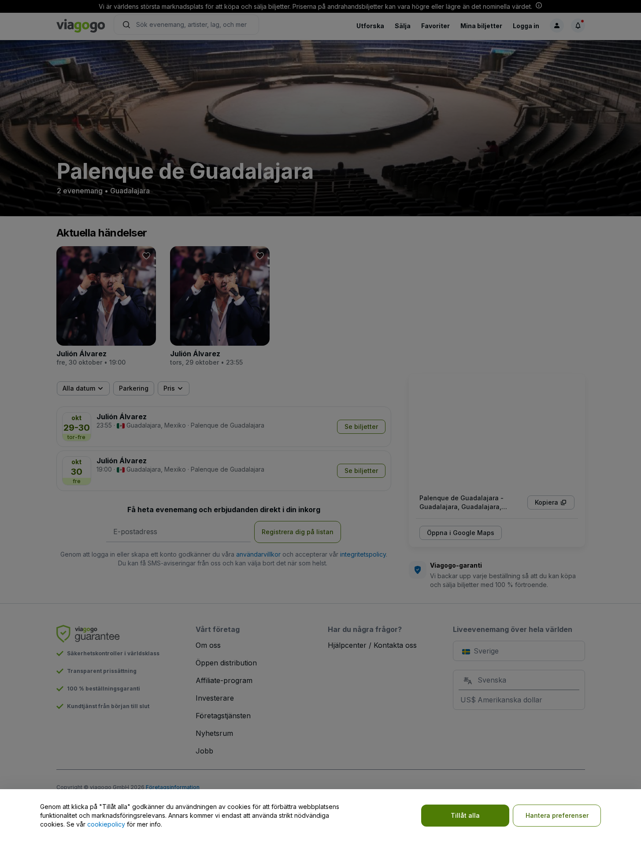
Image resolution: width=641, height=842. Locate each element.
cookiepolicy (106, 824)
